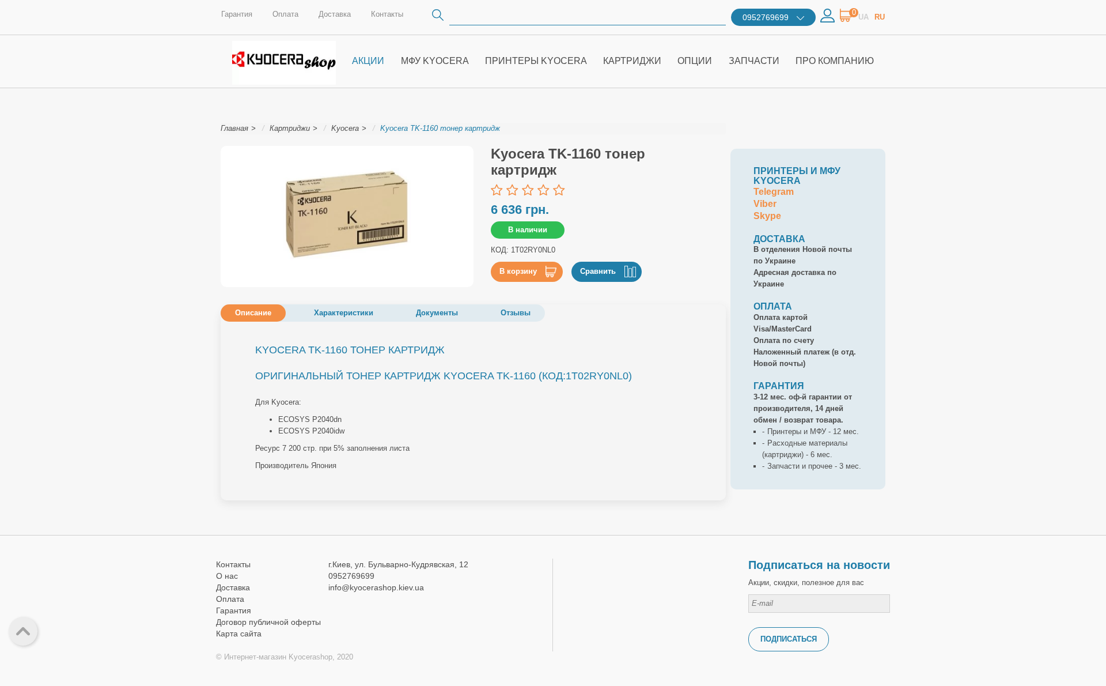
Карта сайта (239, 633)
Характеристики (343, 312)
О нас (227, 576)
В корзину (518, 271)
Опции (694, 61)
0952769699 (766, 17)
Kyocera (345, 128)
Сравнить (598, 271)
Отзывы (516, 312)
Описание (253, 312)
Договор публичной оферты (268, 622)
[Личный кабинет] (827, 14)
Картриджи (632, 61)
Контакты (387, 14)
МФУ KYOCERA (435, 61)
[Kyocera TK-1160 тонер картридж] (347, 217)
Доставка (335, 14)
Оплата (285, 14)
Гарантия (236, 14)
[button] (846, 19)
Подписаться (788, 639)
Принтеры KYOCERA (536, 61)
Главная (234, 128)
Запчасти (754, 61)
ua (863, 17)
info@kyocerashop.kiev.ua (376, 587)
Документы (437, 312)
